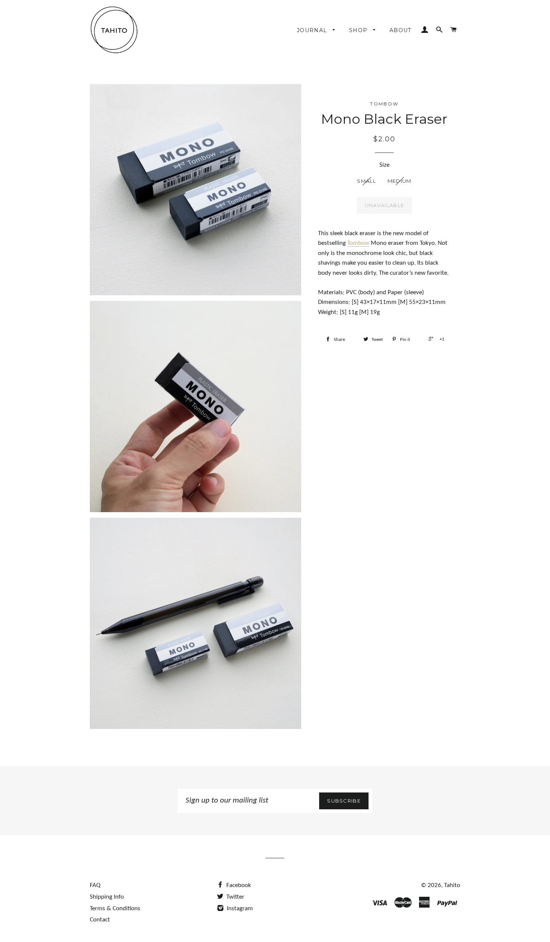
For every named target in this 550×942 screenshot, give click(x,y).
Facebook (238, 885)
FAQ (95, 885)
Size (384, 165)
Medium (400, 181)
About (400, 30)
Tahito (452, 885)
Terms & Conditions (115, 908)
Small (366, 181)
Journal (313, 30)
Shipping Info (107, 897)
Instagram (239, 908)
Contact (100, 920)
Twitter (234, 897)
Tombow (358, 243)
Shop (359, 30)
